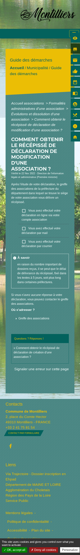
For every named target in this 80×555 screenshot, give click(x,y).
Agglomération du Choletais (28, 490)
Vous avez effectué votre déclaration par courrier (41, 243)
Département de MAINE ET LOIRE (33, 485)
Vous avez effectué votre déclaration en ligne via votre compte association (41, 215)
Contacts (14, 404)
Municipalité (37, 68)
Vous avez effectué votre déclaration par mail (41, 230)
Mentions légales (19, 513)
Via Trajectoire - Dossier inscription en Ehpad (36, 476)
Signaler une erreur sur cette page (41, 369)
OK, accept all (15, 549)
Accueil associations (28, 103)
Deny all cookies (44, 549)
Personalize (70, 549)
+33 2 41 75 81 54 (20, 427)
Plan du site (40, 530)
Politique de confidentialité (28, 521)
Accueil (17, 68)
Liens (11, 464)
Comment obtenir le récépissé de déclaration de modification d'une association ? (38, 124)
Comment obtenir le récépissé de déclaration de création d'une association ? (37, 352)
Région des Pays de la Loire (28, 495)
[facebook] (11, 446)
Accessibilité (17, 530)
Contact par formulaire (23, 433)
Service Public (17, 501)
